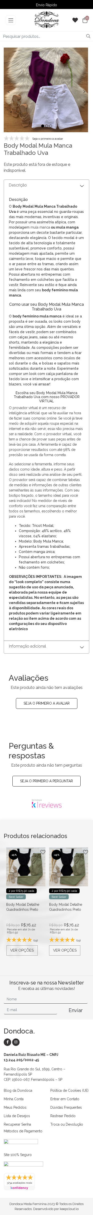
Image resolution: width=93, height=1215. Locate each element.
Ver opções (22, 950)
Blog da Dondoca (18, 1091)
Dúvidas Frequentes (66, 1107)
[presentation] (8, 90)
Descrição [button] (18, 185)
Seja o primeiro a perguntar (46, 781)
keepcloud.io (69, 1209)
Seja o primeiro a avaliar (47, 703)
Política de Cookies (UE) (69, 1091)
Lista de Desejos (17, 1116)
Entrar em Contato (64, 1099)
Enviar (76, 1010)
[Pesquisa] (88, 36)
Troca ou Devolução (66, 1124)
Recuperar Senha (17, 1124)
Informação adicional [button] (27, 646)
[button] (42, 125)
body (76, 321)
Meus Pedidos (15, 1107)
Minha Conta (14, 1099)
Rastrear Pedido (63, 1116)
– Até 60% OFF (46, 5)
